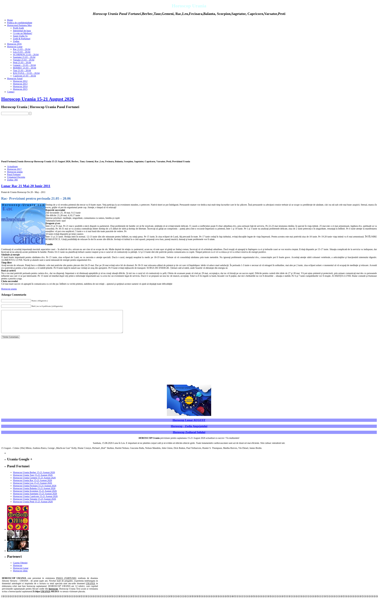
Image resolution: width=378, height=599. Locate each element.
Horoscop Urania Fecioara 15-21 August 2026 (34, 485)
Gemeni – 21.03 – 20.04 (24, 65)
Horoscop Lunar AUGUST (189, 420)
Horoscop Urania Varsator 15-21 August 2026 (34, 499)
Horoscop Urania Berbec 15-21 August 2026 (34, 472)
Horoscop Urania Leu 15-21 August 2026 (32, 483)
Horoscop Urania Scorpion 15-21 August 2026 (35, 491)
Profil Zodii (18, 28)
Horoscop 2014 (20, 86)
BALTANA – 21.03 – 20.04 (26, 73)
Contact (10, 92)
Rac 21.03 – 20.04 (21, 49)
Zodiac (16, 41)
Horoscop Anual (14, 78)
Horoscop (17, 565)
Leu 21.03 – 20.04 (21, 52)
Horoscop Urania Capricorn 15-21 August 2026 (35, 496)
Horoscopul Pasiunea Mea (19, 25)
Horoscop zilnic (20, 570)
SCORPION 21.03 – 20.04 (26, 54)
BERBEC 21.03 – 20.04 (24, 68)
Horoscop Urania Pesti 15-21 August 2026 (33, 501)
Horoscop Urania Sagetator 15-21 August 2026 (35, 493)
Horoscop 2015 (20, 89)
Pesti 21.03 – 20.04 (22, 62)
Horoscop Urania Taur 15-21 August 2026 (33, 475)
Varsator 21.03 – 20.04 (23, 60)
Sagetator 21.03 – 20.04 (24, 57)
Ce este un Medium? (22, 33)
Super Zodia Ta (20, 36)
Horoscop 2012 (20, 81)
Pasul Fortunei (14, 174)
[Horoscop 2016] (18, 529)
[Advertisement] (189, 137)
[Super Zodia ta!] (18, 540)
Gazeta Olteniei (20, 562)
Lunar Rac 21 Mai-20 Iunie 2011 (25, 186)
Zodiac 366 (12, 180)
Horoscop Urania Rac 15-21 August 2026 (32, 480)
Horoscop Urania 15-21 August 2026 (37, 99)
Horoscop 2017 (14, 169)
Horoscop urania (15, 172)
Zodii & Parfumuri (21, 38)
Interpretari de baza (22, 30)
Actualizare (12, 166)
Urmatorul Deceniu (16, 177)
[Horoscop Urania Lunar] (18, 551)
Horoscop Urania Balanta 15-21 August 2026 (34, 488)
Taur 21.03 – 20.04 (22, 70)
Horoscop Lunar (14, 46)
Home (10, 20)
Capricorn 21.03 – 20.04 (24, 76)
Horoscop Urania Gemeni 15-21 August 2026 (34, 477)
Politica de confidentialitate (19, 22)
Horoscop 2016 (14, 44)
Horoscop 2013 (20, 84)
